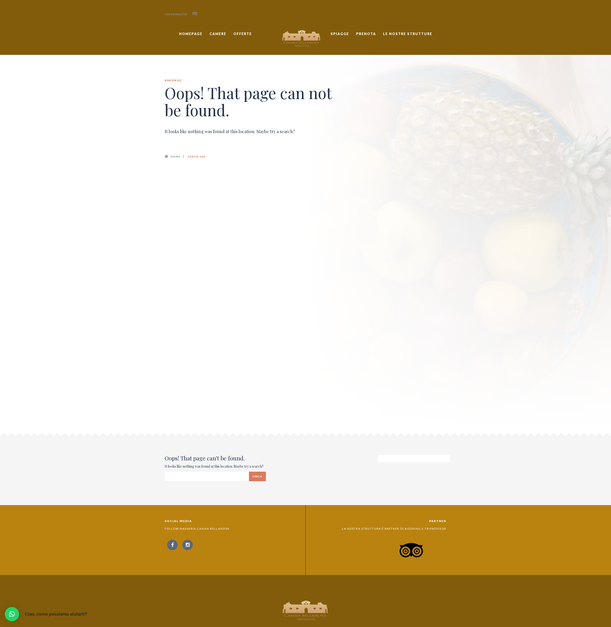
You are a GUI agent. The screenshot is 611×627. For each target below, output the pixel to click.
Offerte (242, 34)
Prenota (366, 34)
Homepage (190, 34)
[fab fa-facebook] (193, 13)
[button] (12, 614)
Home (175, 156)
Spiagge (340, 34)
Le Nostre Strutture (407, 34)
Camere (218, 34)
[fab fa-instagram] (195, 13)
